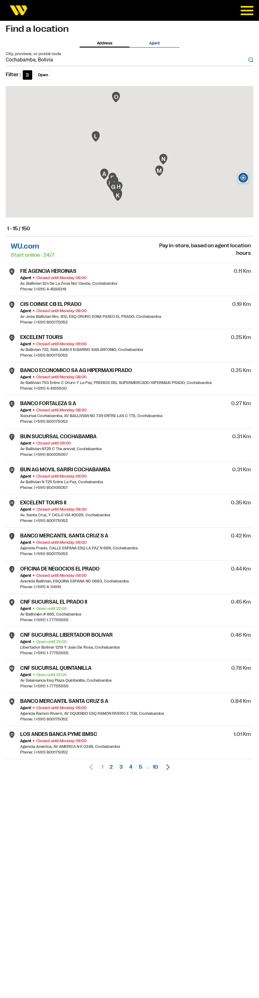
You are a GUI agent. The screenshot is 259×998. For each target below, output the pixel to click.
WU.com (25, 246)
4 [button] (130, 767)
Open (43, 75)
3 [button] (121, 767)
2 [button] (111, 767)
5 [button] (140, 767)
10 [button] (155, 767)
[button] (166, 767)
